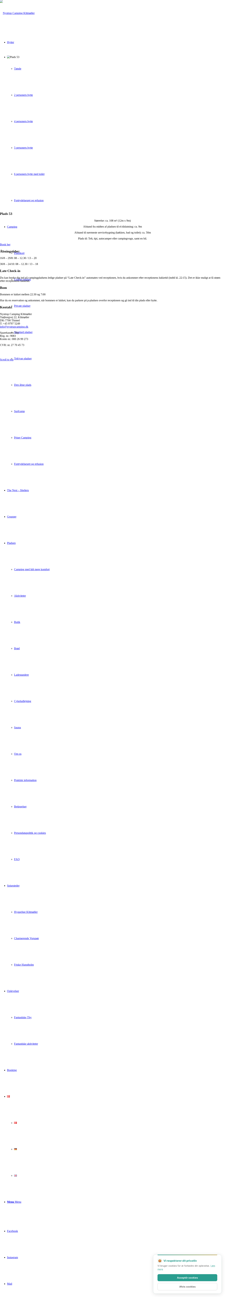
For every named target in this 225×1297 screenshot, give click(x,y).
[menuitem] (119, 358)
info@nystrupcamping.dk (14, 326)
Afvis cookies (187, 1286)
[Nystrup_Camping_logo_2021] (17, 13)
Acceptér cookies (187, 1277)
